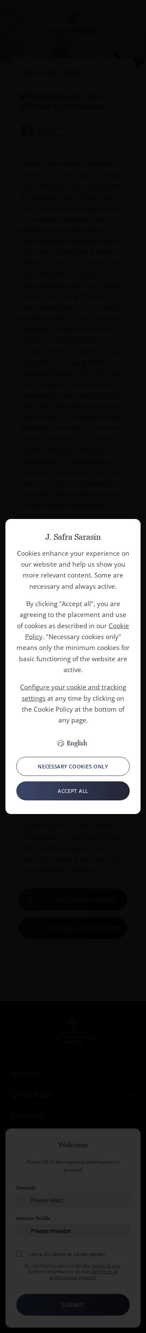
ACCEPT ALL (73, 790)
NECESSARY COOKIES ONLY (73, 766)
